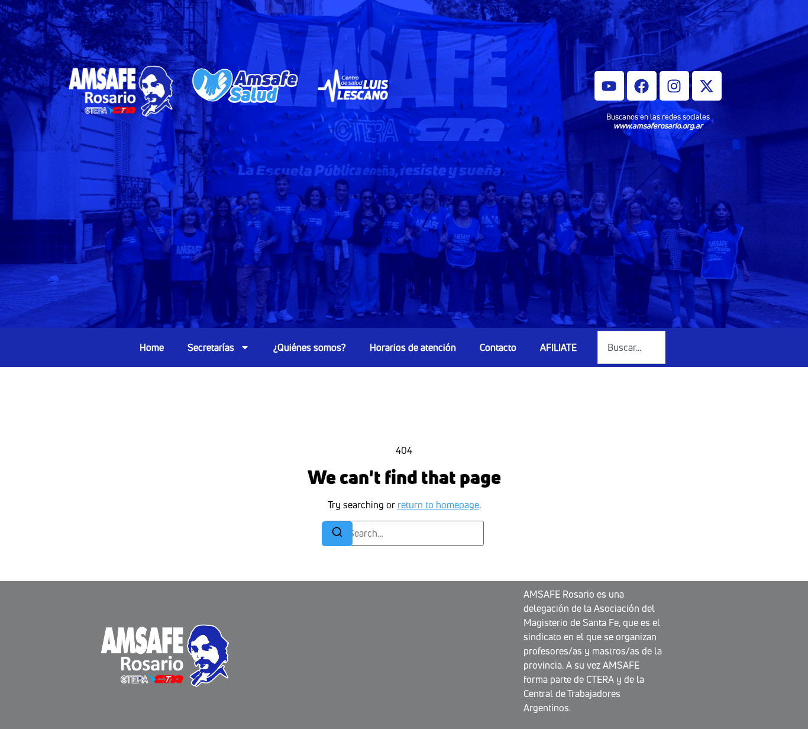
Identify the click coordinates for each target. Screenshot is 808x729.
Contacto (498, 347)
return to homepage (438, 504)
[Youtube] (609, 86)
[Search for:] (404, 533)
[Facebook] (642, 86)
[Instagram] (674, 86)
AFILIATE (558, 347)
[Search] (337, 533)
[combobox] (631, 347)
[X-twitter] (707, 86)
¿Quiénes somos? (309, 347)
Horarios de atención (413, 347)
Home (152, 347)
